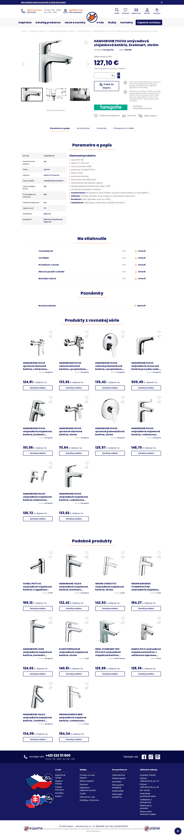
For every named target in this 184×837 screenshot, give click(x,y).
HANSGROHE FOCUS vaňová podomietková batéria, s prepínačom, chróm (109, 366)
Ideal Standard (119, 658)
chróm (47, 169)
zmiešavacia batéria (53, 181)
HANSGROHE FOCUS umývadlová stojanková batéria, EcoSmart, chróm (37, 431)
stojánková (49, 156)
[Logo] (92, 17)
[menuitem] (32, 94)
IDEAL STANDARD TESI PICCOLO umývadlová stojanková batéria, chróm (108, 652)
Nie (45, 194)
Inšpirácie (25, 22)
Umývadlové (84, 31)
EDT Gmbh (145, 790)
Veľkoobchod (118, 775)
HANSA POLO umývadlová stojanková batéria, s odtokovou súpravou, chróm (146, 652)
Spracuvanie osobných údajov (148, 813)
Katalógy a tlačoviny (89, 800)
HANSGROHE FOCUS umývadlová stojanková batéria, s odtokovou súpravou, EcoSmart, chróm (145, 431)
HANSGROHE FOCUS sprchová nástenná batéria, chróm (70, 431)
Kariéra (58, 796)
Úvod (23, 31)
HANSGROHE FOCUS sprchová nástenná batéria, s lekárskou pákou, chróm (35, 366)
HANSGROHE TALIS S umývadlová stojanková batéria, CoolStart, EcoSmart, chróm (37, 717)
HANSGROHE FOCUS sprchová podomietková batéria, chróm (109, 431)
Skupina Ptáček (59, 782)
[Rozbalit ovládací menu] (178, 831)
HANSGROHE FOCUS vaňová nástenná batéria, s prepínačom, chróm (72, 366)
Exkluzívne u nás (87, 797)
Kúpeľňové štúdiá (60, 776)
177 (45, 208)
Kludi (87, 658)
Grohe (122, 593)
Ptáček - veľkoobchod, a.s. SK (149, 785)
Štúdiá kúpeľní (119, 778)
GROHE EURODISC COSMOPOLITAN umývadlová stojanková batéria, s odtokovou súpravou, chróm (145, 586)
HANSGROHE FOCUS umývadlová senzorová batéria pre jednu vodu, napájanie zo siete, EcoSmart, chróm (145, 366)
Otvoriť (141, 251)
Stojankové (56, 219)
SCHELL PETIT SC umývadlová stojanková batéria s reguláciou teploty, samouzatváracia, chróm (37, 586)
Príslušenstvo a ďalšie (124, 128)
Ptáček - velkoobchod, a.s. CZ (149, 779)
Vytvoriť (141, 305)
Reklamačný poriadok (146, 807)
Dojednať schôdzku (149, 22)
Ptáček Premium (59, 788)
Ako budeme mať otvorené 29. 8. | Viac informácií (43, 2)
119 (45, 186)
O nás (100, 22)
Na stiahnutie (83, 128)
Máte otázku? (150, 115)
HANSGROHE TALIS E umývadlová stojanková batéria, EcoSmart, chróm (73, 586)
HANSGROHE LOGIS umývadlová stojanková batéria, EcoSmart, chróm (37, 652)
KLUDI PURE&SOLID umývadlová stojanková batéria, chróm (73, 652)
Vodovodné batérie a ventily (62, 31)
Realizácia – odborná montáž (88, 789)
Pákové (47, 219)
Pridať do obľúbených (109, 115)
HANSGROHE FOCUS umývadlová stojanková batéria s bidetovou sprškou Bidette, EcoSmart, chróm (37, 497)
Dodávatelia (118, 791)
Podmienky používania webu (148, 795)
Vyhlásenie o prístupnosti (146, 801)
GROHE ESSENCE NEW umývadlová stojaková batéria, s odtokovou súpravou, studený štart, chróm (73, 717)
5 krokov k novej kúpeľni (87, 776)
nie (45, 161)
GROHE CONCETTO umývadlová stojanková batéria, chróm (109, 586)
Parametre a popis (60, 128)
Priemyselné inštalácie (118, 786)
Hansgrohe (108, 49)
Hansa (158, 658)
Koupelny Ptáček (148, 775)
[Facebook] (145, 756)
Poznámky (101, 128)
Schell (50, 593)
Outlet (83, 793)
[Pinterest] (157, 756)
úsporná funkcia (51, 175)
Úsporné (47, 222)
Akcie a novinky (75, 22)
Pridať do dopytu (108, 86)
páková (47, 214)
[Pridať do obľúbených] (51, 333)
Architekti (116, 781)
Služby (112, 22)
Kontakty (126, 22)
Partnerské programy (117, 795)
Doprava (84, 784)
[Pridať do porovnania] (51, 337)
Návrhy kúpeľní (87, 781)
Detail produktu (38, 387)
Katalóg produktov (48, 22)
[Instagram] (151, 756)
